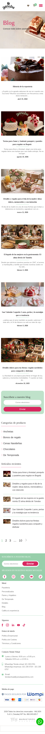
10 (20, 540)
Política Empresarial (10, 636)
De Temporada (11, 455)
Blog (3, 607)
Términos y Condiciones (11, 643)
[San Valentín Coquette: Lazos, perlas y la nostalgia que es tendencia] (22, 294)
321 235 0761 (30, 664)
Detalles (5, 603)
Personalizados (8, 591)
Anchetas (8, 431)
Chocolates (9, 449)
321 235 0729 (27, 667)
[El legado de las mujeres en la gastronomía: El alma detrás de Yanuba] (22, 237)
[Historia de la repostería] (22, 69)
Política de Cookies (9, 640)
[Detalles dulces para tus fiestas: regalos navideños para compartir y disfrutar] (22, 350)
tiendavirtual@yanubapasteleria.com (19, 677)
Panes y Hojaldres (9, 595)
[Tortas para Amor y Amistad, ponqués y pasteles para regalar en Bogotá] (22, 123)
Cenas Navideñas (12, 443)
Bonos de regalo (12, 437)
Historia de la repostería (22, 86)
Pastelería (6, 588)
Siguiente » (26, 540)
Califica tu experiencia (10, 611)
